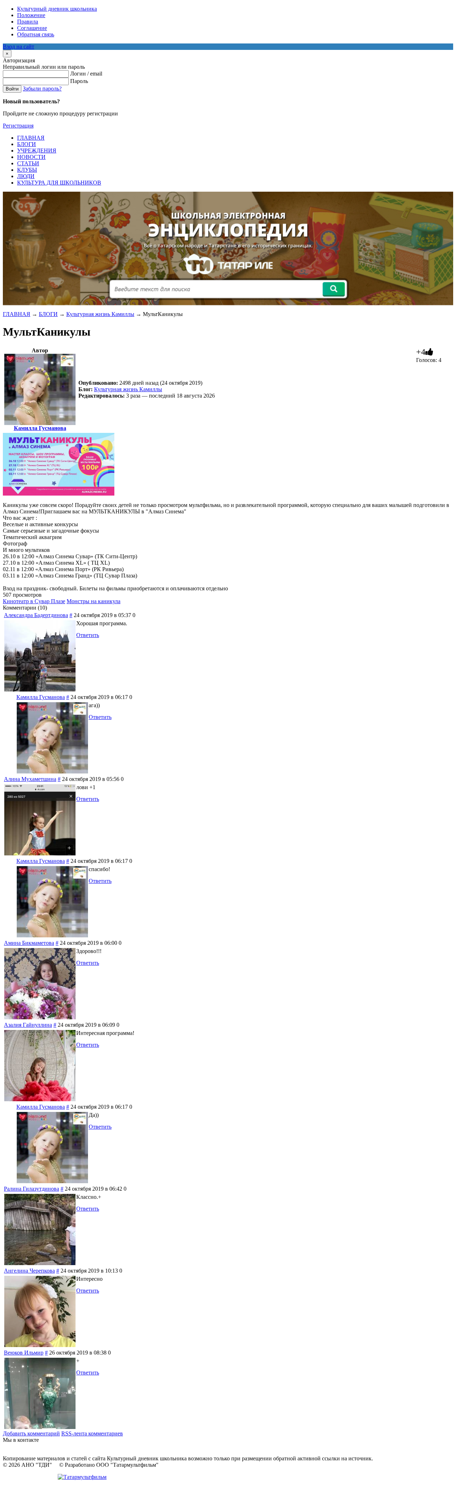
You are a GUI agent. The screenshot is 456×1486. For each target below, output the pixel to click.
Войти (12, 89)
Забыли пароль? (42, 89)
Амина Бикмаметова (29, 943)
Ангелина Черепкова (29, 1271)
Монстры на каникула (93, 601)
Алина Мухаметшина (30, 779)
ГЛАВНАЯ (16, 314)
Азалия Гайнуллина (28, 1025)
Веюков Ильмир (23, 1353)
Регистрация (18, 126)
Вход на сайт (18, 46)
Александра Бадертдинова (36, 615)
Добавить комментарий (31, 1433)
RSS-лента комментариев (92, 1433)
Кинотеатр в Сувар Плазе (34, 601)
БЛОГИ (48, 314)
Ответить (87, 635)
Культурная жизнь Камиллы (100, 314)
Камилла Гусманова (40, 428)
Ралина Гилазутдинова (31, 1189)
